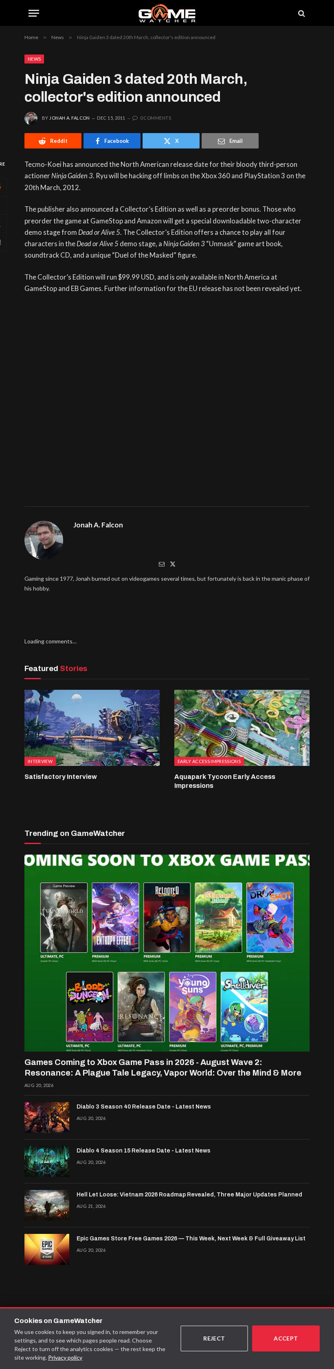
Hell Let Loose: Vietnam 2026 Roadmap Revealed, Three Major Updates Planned (189, 1195)
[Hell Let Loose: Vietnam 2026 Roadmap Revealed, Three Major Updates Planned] (46, 1205)
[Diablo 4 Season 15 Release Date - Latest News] (46, 1161)
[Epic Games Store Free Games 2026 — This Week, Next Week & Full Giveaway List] (46, 1249)
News (34, 58)
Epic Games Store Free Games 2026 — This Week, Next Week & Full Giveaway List (191, 1239)
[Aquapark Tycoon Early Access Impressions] (242, 728)
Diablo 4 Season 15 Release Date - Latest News (144, 1151)
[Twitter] (173, 563)
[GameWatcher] (167, 13)
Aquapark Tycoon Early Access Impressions (224, 781)
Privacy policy (65, 1357)
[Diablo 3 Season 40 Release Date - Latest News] (46, 1117)
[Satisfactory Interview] (92, 728)
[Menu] (34, 13)
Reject (214, 1338)
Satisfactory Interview (60, 776)
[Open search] (301, 13)
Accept (286, 1338)
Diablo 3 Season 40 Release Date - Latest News (144, 1107)
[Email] (162, 563)
